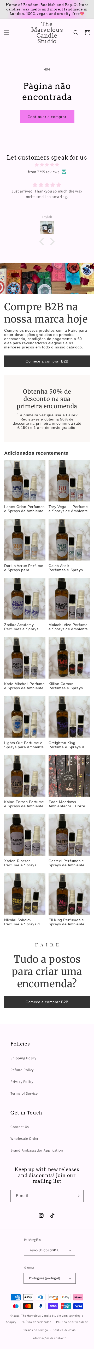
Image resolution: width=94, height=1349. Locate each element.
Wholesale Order (24, 1138)
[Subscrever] (77, 1196)
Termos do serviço (35, 1330)
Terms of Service (24, 1093)
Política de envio (64, 1330)
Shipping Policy (23, 1058)
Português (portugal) (44, 1278)
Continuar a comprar (47, 116)
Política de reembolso (36, 1322)
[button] (6, 32)
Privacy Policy (21, 1081)
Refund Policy (22, 1069)
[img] (47, 164)
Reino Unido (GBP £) (45, 1250)
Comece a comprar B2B (47, 361)
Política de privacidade (72, 1322)
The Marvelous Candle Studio (41, 1315)
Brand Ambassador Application (36, 1150)
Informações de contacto (49, 1338)
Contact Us (19, 1126)
